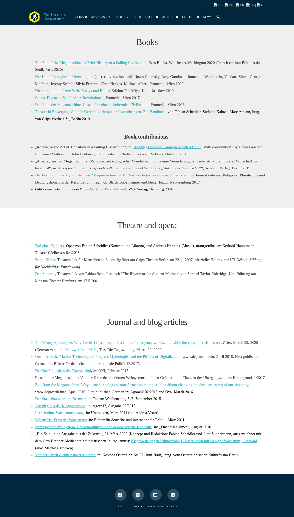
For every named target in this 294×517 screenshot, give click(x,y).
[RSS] (173, 495)
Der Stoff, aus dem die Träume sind (63, 371)
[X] (138, 495)
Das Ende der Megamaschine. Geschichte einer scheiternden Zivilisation (92, 104)
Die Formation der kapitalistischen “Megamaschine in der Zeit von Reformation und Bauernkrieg (112, 175)
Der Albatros (45, 274)
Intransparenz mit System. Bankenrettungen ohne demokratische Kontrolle (93, 427)
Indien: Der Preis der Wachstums (61, 420)
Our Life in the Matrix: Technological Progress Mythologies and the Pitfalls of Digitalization (108, 356)
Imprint (138, 506)
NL (262, 5)
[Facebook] (121, 495)
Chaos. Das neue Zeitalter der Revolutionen (69, 98)
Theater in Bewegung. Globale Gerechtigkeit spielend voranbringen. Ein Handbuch (100, 112)
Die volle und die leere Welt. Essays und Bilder (72, 90)
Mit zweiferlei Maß (80, 349)
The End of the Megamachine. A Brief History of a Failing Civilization (90, 62)
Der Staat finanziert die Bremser (60, 399)
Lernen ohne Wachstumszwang (59, 413)
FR (252, 5)
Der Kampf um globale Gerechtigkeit (64, 76)
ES (241, 5)
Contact (123, 506)
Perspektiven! (115, 189)
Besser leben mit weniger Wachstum (211, 441)
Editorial (250, 441)
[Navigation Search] (217, 16)
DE (220, 5)
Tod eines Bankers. (50, 246)
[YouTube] (156, 495)
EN (231, 5)
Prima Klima (45, 260)
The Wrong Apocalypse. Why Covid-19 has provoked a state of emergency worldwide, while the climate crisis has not (128, 342)
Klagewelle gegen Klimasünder (155, 441)
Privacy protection (162, 506)
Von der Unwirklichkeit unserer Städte (65, 455)
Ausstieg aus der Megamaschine (60, 406)
